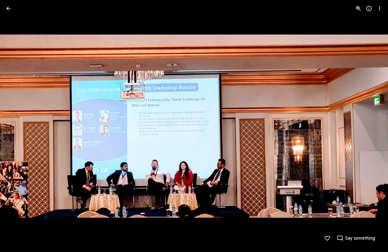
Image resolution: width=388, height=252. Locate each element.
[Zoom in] (358, 8)
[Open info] (369, 8)
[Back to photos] (8, 8)
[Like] (327, 238)
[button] (14, 126)
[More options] (379, 8)
